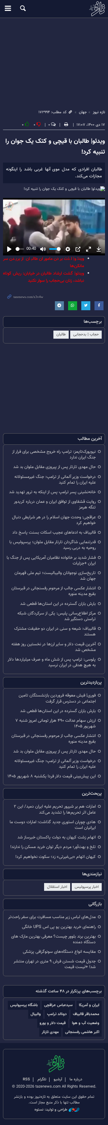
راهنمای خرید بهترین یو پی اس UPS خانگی (59, 926)
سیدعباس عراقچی (58, 1005)
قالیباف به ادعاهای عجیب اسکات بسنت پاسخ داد (54, 532)
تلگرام (42, 1079)
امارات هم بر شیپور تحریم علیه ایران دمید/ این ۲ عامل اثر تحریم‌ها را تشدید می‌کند (55, 809)
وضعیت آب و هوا (85, 1023)
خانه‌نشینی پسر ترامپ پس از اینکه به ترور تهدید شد (52, 492)
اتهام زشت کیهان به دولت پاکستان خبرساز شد (56, 837)
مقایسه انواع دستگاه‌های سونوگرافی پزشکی (59, 951)
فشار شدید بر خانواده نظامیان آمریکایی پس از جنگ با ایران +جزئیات (51, 560)
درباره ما (76, 1079)
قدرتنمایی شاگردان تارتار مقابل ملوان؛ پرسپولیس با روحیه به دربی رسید (52, 545)
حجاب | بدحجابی (86, 334)
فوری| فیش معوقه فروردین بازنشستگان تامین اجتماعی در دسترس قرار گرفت (57, 698)
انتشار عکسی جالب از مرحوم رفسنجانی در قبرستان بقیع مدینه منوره (53, 591)
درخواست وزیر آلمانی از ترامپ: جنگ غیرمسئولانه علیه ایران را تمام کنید (55, 479)
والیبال (36, 1014)
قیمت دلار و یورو (53, 1023)
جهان (83, 112)
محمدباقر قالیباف (86, 1014)
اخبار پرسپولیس (87, 887)
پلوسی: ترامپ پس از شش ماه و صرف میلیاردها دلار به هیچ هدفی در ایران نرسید (52, 662)
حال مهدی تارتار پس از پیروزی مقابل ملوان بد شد (54, 467)
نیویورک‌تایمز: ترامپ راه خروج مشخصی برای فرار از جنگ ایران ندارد (54, 454)
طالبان (61, 334)
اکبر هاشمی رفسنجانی (82, 1032)
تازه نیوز (54, 8)
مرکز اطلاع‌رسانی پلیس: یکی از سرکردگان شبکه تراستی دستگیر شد (56, 616)
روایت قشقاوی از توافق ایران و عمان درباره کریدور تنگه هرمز (55, 504)
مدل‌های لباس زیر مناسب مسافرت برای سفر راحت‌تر (52, 917)
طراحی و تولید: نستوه (50, 1110)
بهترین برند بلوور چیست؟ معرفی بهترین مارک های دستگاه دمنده (53, 939)
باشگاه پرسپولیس (24, 1005)
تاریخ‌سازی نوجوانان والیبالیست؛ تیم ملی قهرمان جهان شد (55, 576)
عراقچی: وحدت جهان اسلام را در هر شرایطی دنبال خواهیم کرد (54, 520)
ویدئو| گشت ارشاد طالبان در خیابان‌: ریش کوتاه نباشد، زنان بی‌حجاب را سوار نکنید (43, 277)
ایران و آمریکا (89, 1005)
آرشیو (58, 1079)
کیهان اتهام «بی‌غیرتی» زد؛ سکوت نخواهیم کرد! (55, 856)
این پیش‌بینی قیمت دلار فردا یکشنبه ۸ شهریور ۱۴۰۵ (52, 776)
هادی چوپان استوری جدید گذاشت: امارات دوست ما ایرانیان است (53, 825)
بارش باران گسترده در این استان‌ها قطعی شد (58, 603)
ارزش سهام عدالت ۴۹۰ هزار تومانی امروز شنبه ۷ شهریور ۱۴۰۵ (55, 723)
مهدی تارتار (50, 1032)
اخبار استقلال (57, 887)
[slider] (20, 249)
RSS (26, 1079)
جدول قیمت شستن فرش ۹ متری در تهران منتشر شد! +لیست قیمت (55, 964)
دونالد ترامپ (57, 1014)
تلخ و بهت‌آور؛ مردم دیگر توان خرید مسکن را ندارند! (53, 847)
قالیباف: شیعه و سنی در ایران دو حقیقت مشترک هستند (55, 631)
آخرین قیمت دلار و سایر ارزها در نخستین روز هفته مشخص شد (53, 647)
